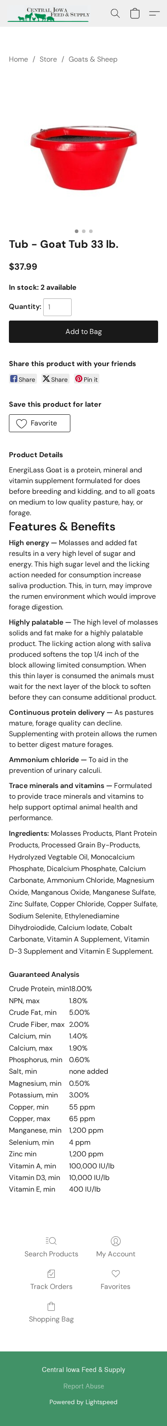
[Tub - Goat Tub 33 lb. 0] (84, 149)
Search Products (51, 1254)
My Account (115, 1254)
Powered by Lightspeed (83, 1402)
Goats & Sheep (93, 59)
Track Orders (51, 1286)
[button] (51, 13)
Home (18, 59)
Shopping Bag (51, 1319)
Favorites (115, 1286)
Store (48, 59)
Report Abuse (83, 1386)
